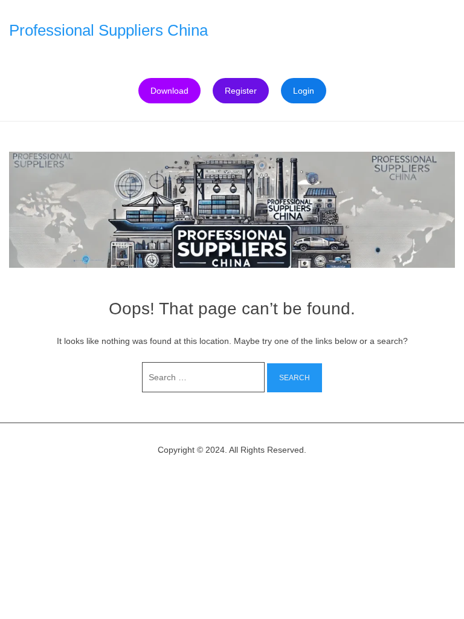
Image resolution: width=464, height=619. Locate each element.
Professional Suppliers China (108, 30)
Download (169, 91)
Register (241, 91)
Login (303, 91)
